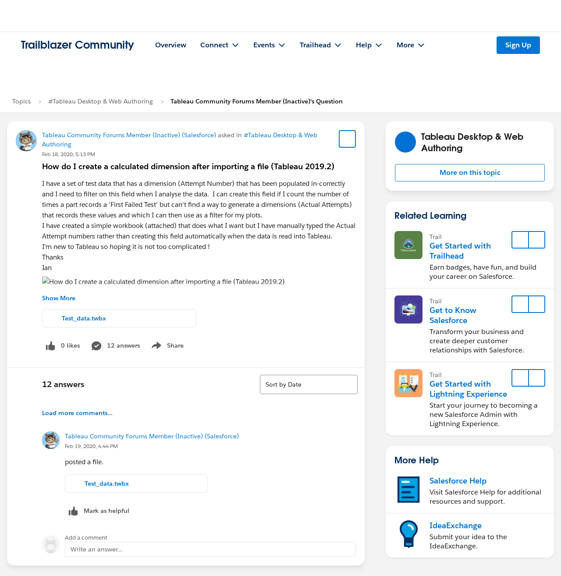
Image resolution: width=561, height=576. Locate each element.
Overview (170, 45)
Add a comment (86, 537)
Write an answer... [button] (97, 549)
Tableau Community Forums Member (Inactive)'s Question (256, 101)
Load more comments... (77, 413)
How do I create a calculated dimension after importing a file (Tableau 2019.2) (188, 166)
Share (166, 347)
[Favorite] (347, 139)
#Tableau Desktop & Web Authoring (100, 101)
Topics (21, 101)
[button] (470, 172)
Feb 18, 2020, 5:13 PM (68, 154)
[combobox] (309, 384)
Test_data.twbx (84, 318)
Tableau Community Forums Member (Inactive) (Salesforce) (129, 135)
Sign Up (518, 45)
